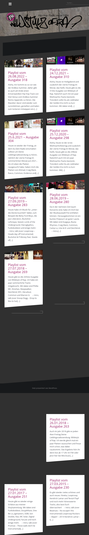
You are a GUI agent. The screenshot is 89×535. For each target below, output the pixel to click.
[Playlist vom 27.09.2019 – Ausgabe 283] (24, 187)
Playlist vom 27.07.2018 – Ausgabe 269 (17, 268)
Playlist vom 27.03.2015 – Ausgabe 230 (59, 484)
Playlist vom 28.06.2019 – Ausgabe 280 (59, 198)
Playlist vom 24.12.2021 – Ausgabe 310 (59, 73)
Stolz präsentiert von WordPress (44, 388)
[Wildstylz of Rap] (44, 21)
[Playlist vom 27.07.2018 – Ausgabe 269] (24, 254)
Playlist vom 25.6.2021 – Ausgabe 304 (23, 137)
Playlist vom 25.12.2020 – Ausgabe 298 (59, 134)
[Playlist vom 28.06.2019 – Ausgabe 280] (65, 184)
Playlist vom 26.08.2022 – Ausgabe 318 (17, 76)
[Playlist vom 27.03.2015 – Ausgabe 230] (65, 388)
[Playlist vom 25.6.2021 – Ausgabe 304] (24, 123)
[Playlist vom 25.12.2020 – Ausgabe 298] (65, 120)
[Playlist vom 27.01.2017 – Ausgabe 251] (24, 397)
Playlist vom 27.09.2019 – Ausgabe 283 (17, 201)
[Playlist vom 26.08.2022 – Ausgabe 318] (24, 62)
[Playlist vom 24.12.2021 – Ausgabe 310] (65, 59)
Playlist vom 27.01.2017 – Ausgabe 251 (17, 493)
